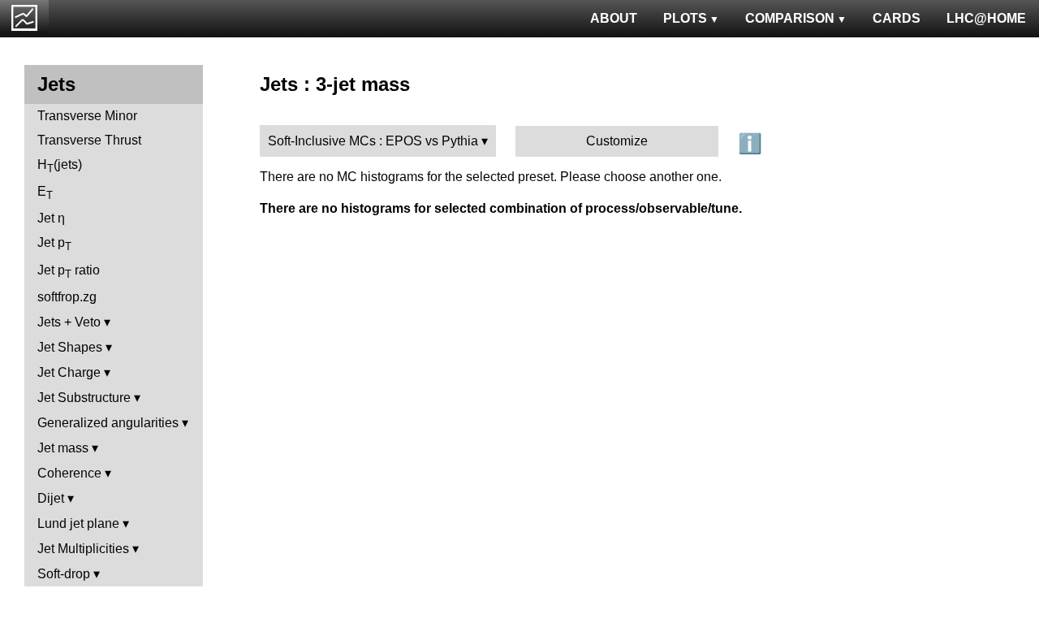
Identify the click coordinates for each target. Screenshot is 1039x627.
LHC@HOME (986, 18)
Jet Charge (69, 372)
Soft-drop (63, 574)
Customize (617, 141)
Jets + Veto (69, 322)
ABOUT (613, 18)
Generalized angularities (108, 423)
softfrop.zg (67, 297)
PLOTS (685, 18)
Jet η (51, 218)
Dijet (50, 498)
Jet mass (62, 448)
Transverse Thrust (89, 140)
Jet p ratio (68, 271)
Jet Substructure (84, 397)
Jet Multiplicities (83, 549)
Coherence (69, 473)
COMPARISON (789, 18)
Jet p (54, 244)
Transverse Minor (87, 116)
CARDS (896, 18)
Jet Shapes (69, 347)
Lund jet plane (78, 523)
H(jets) (59, 166)
